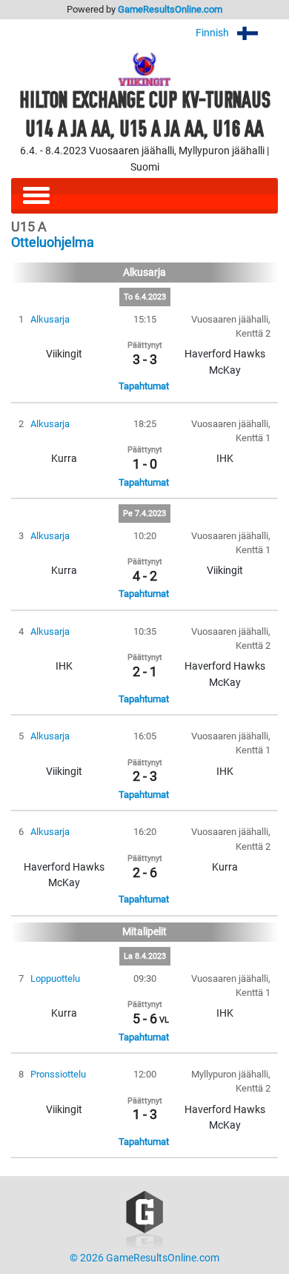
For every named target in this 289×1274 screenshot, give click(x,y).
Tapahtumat (144, 386)
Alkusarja (50, 319)
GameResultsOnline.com (170, 9)
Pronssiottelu (58, 1074)
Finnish (213, 33)
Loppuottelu (55, 978)
